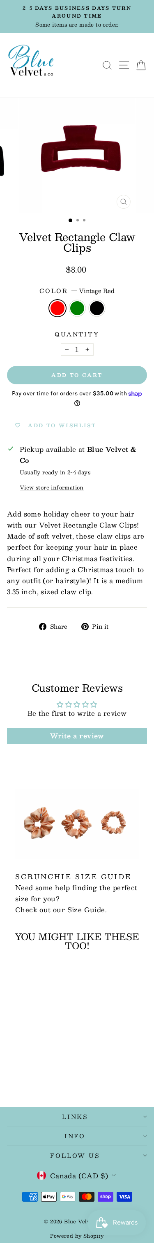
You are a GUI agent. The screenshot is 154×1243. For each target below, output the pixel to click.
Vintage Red (57, 308)
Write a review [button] (77, 735)
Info (74, 1136)
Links (75, 1116)
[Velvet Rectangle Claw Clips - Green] (33, 1078)
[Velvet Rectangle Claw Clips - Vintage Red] (24, 1078)
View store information (52, 487)
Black (97, 308)
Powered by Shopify (76, 1236)
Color (77, 291)
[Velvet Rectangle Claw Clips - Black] (43, 1078)
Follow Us (74, 1155)
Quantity (77, 334)
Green (77, 308)
